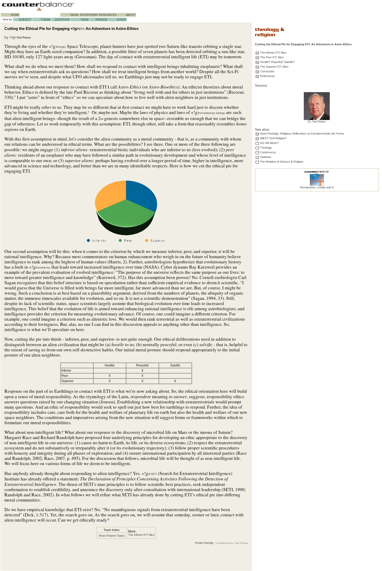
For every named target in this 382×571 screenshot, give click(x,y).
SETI (154, 473)
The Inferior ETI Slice (141, 534)
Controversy (268, 152)
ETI (81, 28)
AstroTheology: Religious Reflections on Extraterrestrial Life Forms (302, 133)
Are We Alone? (269, 142)
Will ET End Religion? (273, 138)
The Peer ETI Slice (272, 57)
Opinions (265, 156)
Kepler (62, 46)
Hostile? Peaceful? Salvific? (277, 62)
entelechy (44, 267)
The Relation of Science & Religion (281, 161)
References (267, 76)
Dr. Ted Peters (317, 121)
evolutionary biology (212, 113)
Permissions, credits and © (317, 187)
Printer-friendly (204, 542)
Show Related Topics (111, 535)
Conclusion (267, 71)
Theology (266, 147)
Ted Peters (24, 37)
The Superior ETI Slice (274, 66)
